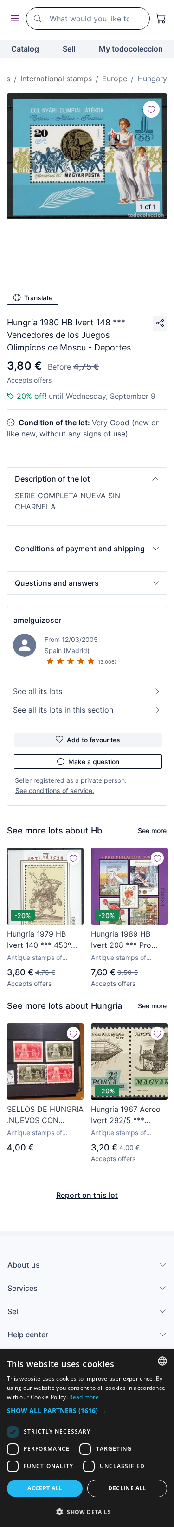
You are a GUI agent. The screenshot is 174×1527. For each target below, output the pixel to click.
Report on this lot (87, 1195)
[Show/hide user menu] (13, 19)
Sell (69, 48)
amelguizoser (37, 620)
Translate (38, 298)
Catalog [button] (25, 48)
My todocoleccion (131, 48)
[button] (87, 478)
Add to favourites (93, 740)
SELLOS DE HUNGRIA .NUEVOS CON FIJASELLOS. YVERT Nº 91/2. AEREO (45, 1115)
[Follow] (151, 109)
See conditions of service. (54, 790)
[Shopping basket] (161, 19)
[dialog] (87, 1438)
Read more (84, 1397)
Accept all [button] (44, 1488)
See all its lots (37, 691)
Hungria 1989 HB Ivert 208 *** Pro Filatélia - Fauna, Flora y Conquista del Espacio (128, 940)
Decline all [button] (127, 1488)
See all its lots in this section (63, 709)
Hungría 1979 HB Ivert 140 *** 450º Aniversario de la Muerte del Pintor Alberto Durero (39, 940)
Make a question (93, 762)
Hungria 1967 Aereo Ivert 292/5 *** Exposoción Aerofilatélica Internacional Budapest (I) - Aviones (126, 1115)
